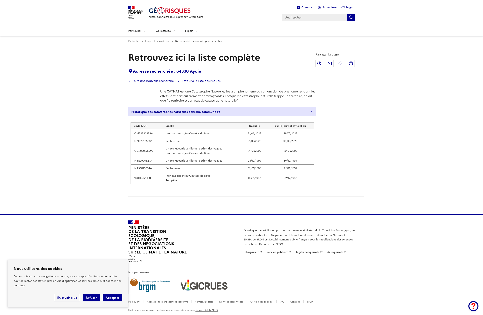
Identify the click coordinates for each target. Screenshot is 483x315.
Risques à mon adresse (157, 41)
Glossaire (295, 301)
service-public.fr (277, 252)
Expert (189, 31)
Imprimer (351, 63)
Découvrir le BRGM (271, 244)
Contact (306, 7)
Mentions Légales (204, 301)
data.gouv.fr (335, 252)
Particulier (135, 31)
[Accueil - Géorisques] (176, 10)
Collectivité (163, 31)
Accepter (112, 297)
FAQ (282, 301)
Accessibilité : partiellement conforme (167, 301)
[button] (473, 306)
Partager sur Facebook (319, 63)
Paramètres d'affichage (337, 7)
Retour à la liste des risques (201, 81)
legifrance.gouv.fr (307, 252)
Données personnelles (231, 301)
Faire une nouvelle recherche (153, 81)
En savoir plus (67, 297)
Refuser (91, 297)
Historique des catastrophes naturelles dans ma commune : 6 (175, 111)
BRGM (310, 301)
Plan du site (134, 301)
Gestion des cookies (261, 301)
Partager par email (330, 63)
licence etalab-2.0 (205, 310)
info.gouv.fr (251, 252)
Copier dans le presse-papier (340, 63)
